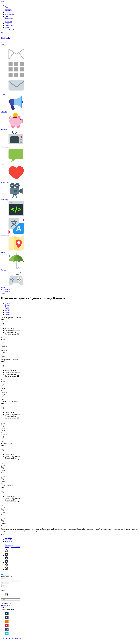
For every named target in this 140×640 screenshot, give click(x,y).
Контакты (8, 541)
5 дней (7, 309)
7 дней (7, 310)
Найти (3, 45)
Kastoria (6, 575)
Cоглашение (9, 545)
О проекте (8, 538)
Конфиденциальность (12, 547)
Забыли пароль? (6, 605)
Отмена (3, 585)
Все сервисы (5, 289)
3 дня (7, 307)
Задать (5, 579)
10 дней (7, 312)
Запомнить (7, 603)
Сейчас (7, 303)
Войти (3, 293)
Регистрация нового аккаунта (11, 638)
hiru (2, 2)
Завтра (7, 305)
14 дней (7, 314)
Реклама (8, 539)
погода (6, 37)
